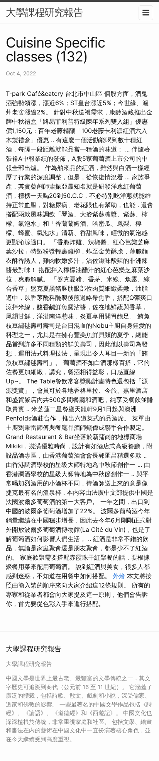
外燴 (119, 576)
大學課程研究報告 (44, 12)
